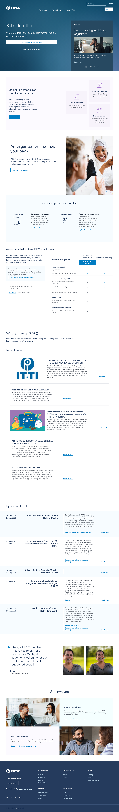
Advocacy (41, 777)
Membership (42, 783)
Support (40, 774)
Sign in (108, 9)
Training (90, 774)
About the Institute (44, 793)
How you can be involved (31, 49)
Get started (12, 783)
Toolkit (90, 777)
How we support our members (32, 42)
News (65, 774)
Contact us (12, 292)
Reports (40, 798)
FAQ (64, 793)
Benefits (40, 780)
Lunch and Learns (93, 780)
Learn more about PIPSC (21, 170)
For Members (43, 10)
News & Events (57, 10)
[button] (98, 67)
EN (110, 3)
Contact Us (66, 795)
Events (65, 777)
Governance (42, 795)
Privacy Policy (67, 798)
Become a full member (87, 262)
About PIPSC (71, 10)
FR (112, 3)
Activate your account (24, 789)
